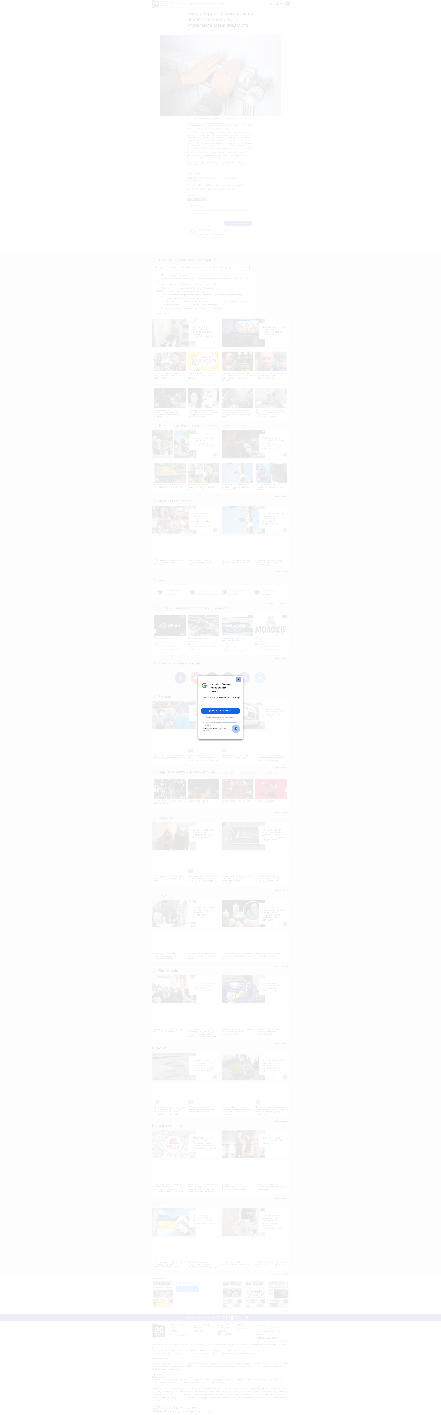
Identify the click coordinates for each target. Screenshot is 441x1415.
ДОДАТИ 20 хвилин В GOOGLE (220, 711)
